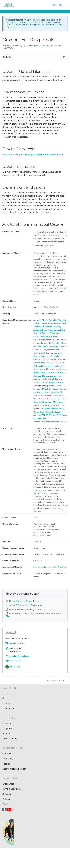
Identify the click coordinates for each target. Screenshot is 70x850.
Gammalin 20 (39, 359)
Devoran (44, 343)
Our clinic (6, 753)
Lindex (36, 385)
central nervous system (50, 505)
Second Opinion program (14, 768)
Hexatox (37, 372)
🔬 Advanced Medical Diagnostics (23, 609)
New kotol (37, 395)
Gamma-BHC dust (41, 353)
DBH (57, 339)
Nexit (55, 395)
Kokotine (45, 379)
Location (7, 648)
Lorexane (37, 389)
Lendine (58, 379)
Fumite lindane (39, 349)
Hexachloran (57, 366)
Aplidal (36, 330)
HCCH (55, 362)
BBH (62, 330)
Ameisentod (38, 326)
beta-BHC (37, 418)
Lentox (36, 382)
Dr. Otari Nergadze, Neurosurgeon (38, 46)
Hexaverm (46, 372)
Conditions (7, 723)
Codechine (49, 339)
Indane (52, 376)
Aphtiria (56, 326)
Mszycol (55, 389)
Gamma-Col (55, 353)
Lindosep (44, 385)
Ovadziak (37, 402)
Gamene (59, 349)
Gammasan (51, 359)
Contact (6, 703)
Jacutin (36, 379)
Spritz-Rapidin (39, 412)
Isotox (58, 376)
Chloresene (38, 339)
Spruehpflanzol (53, 412)
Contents (6, 57)
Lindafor (51, 382)
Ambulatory (7, 758)
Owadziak (46, 402)
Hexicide (55, 372)
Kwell (51, 379)
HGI (35, 366)
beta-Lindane (61, 421)
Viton (64, 415)
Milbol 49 (46, 389)
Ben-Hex (37, 333)
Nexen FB (47, 395)
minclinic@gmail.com (19, 656)
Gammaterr (61, 359)
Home (5, 693)
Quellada (55, 405)
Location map (8, 708)
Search (5, 698)
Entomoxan (53, 346)
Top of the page (54, 680)
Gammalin (55, 356)
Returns (6, 799)
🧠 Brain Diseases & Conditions (22, 601)
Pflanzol (46, 405)
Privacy (5, 804)
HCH (61, 362)
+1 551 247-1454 (17, 643)
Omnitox (62, 399)
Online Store (8, 783)
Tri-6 (59, 415)
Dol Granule (54, 343)
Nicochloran (52, 399)
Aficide (45, 320)
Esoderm (63, 346)
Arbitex (43, 330)
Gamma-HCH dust (41, 356)
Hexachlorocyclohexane (56, 369)
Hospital (6, 763)
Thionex (52, 415)
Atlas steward (53, 330)
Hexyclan (37, 376)
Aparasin (48, 326)
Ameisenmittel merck (57, 323)
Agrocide (53, 320)
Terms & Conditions (11, 788)
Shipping (6, 794)
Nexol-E (42, 399)
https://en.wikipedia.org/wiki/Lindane (49, 567)
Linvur (58, 385)
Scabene (46, 408)
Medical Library (9, 738)
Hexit (62, 372)
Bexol (47, 336)
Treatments (7, 733)
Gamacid (51, 349)
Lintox (52, 385)
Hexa (49, 366)
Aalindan (37, 320)
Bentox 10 (46, 333)
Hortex (45, 376)
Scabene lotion (57, 408)
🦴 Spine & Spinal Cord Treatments (24, 605)
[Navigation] (66, 5)
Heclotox (42, 366)
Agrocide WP (41, 323)
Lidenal (43, 382)
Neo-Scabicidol (56, 392)
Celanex (54, 336)
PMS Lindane (57, 402)
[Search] (60, 5)
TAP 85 (45, 415)
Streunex (37, 415)
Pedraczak (37, 405)
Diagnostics (8, 728)
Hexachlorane (39, 369)
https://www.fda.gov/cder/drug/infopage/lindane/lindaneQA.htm (32, 154)
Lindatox (60, 382)
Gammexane (38, 362)
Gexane (48, 362)
